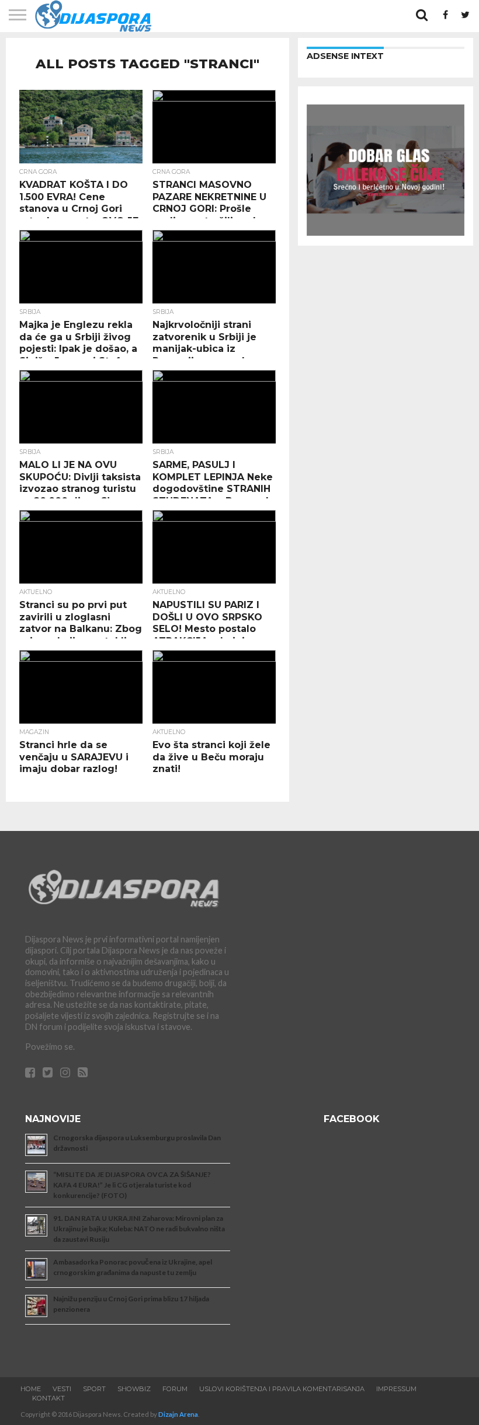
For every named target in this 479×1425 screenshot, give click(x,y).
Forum (175, 1389)
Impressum (396, 1389)
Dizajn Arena (178, 1414)
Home (30, 1389)
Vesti (62, 1389)
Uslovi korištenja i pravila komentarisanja (282, 1389)
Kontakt (48, 1398)
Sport (94, 1389)
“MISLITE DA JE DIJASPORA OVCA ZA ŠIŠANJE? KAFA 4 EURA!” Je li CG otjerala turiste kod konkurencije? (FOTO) (132, 1185)
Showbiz (134, 1389)
